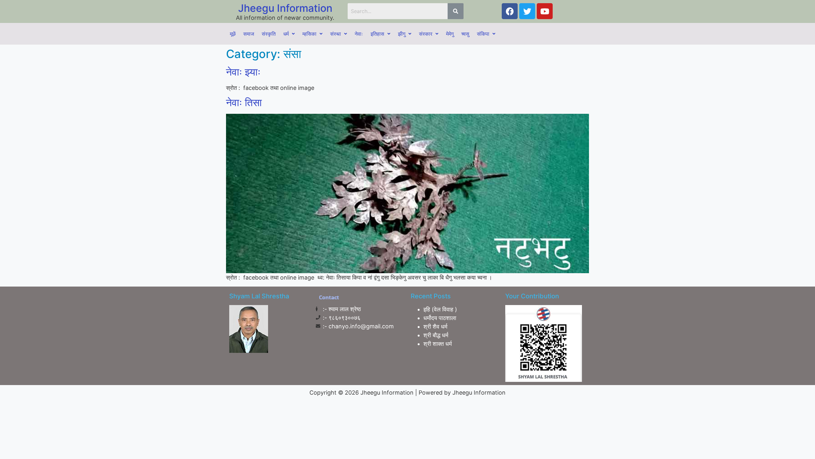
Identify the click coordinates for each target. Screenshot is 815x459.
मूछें (233, 34)
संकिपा (483, 34)
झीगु (401, 34)
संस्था (335, 34)
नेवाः (359, 34)
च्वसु (465, 34)
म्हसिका (309, 34)
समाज (248, 34)
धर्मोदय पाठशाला (439, 318)
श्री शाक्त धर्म (437, 343)
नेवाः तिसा (244, 102)
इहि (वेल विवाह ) (440, 309)
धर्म (286, 34)
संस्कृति (269, 34)
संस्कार (425, 34)
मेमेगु (450, 34)
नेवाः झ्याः (243, 72)
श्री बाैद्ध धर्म (435, 335)
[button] (289, 34)
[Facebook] (510, 11)
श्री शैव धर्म (435, 326)
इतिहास (377, 34)
